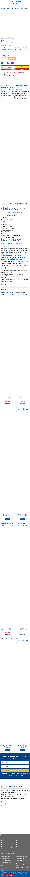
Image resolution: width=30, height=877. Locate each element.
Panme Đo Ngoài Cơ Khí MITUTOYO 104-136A (7, 515)
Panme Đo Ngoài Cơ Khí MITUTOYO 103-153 (22, 399)
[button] (2, 2)
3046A (10, 281)
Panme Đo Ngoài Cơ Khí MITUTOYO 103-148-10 (22, 515)
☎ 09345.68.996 (7, 63)
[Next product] (2, 53)
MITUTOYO (24, 47)
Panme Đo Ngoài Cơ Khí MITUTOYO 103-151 (7, 746)
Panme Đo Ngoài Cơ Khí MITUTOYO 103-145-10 (7, 630)
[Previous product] (5, 53)
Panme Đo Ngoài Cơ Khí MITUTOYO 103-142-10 (7, 399)
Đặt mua (12, 58)
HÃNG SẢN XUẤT (17, 47)
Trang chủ (3, 47)
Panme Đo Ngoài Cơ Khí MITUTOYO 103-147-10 (22, 630)
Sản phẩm (9, 47)
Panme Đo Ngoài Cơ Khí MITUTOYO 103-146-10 (22, 746)
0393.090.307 (9, 875)
